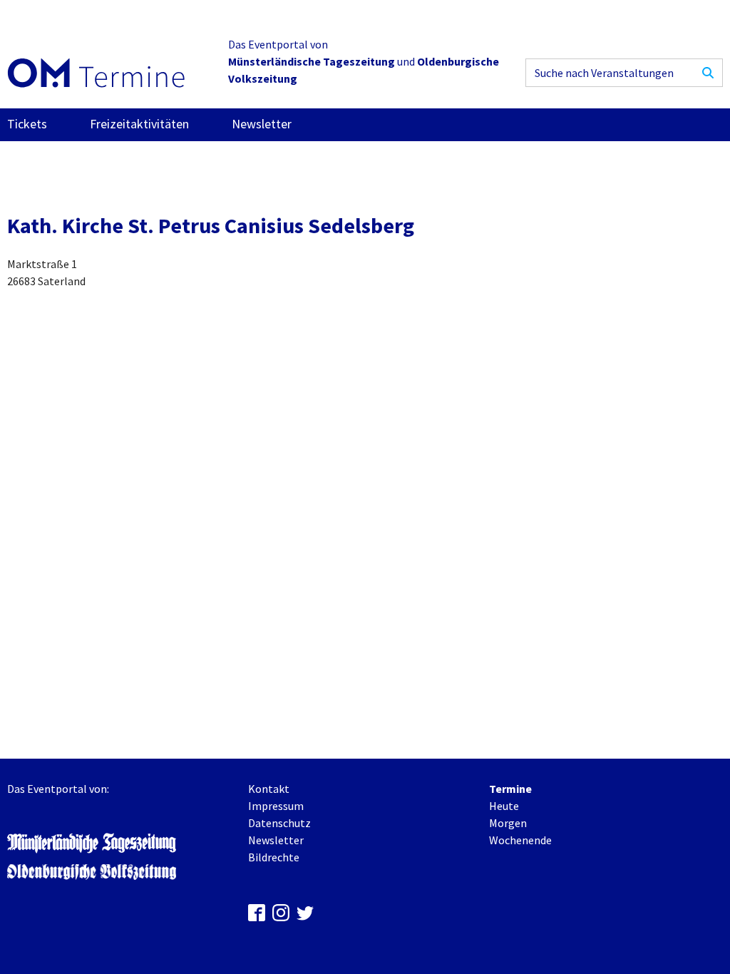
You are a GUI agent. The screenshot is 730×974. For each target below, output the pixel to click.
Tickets (27, 124)
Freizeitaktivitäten (139, 124)
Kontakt (268, 788)
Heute (504, 806)
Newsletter (262, 124)
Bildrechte (273, 857)
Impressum (276, 806)
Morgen (508, 823)
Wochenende (520, 840)
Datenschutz (279, 823)
